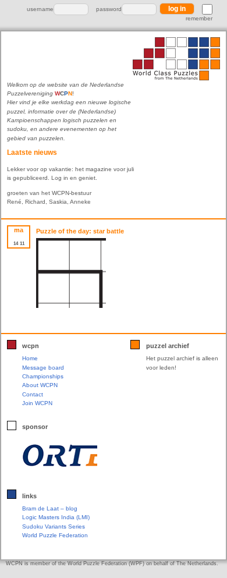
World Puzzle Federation (55, 535)
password (109, 9)
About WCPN (40, 385)
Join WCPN (37, 403)
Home (30, 358)
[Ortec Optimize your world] (59, 455)
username (40, 9)
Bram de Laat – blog (49, 508)
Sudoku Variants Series (53, 526)
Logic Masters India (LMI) (56, 517)
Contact (32, 394)
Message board (43, 367)
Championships (42, 376)
